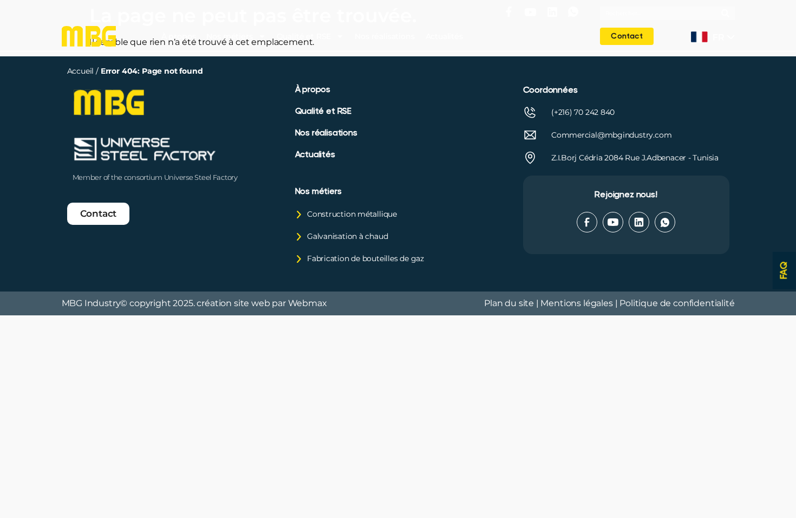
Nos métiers (229, 36)
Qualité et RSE (304, 36)
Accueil (81, 71)
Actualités (444, 36)
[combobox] (660, 13)
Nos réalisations (384, 36)
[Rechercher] (728, 13)
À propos (178, 36)
